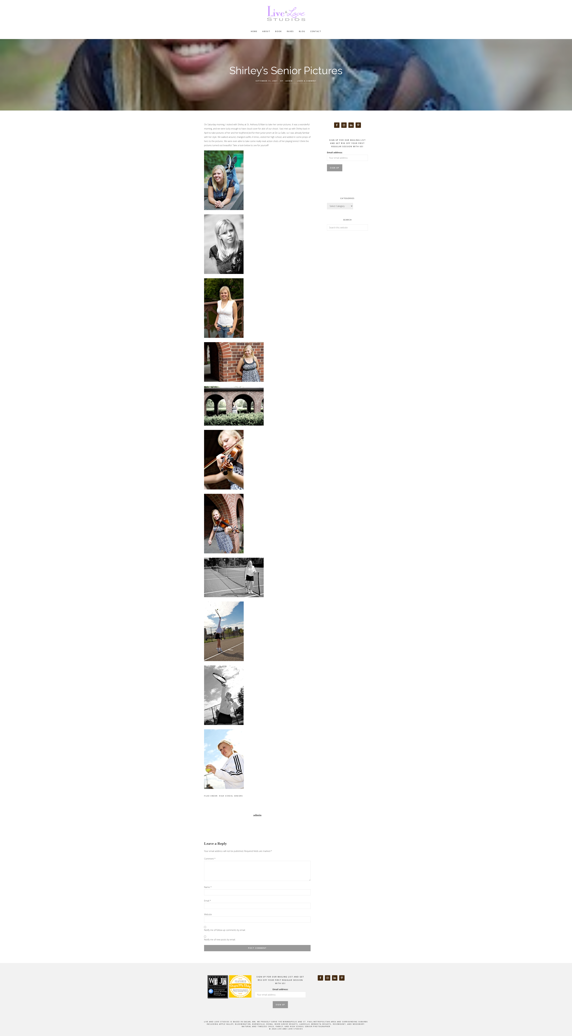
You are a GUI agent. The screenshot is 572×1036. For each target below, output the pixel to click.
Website (208, 914)
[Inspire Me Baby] (239, 1001)
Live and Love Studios (286, 13)
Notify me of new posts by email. (220, 939)
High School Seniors (231, 796)
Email (207, 900)
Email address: (335, 152)
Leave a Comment (306, 81)
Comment (209, 858)
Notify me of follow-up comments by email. (224, 930)
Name (208, 887)
